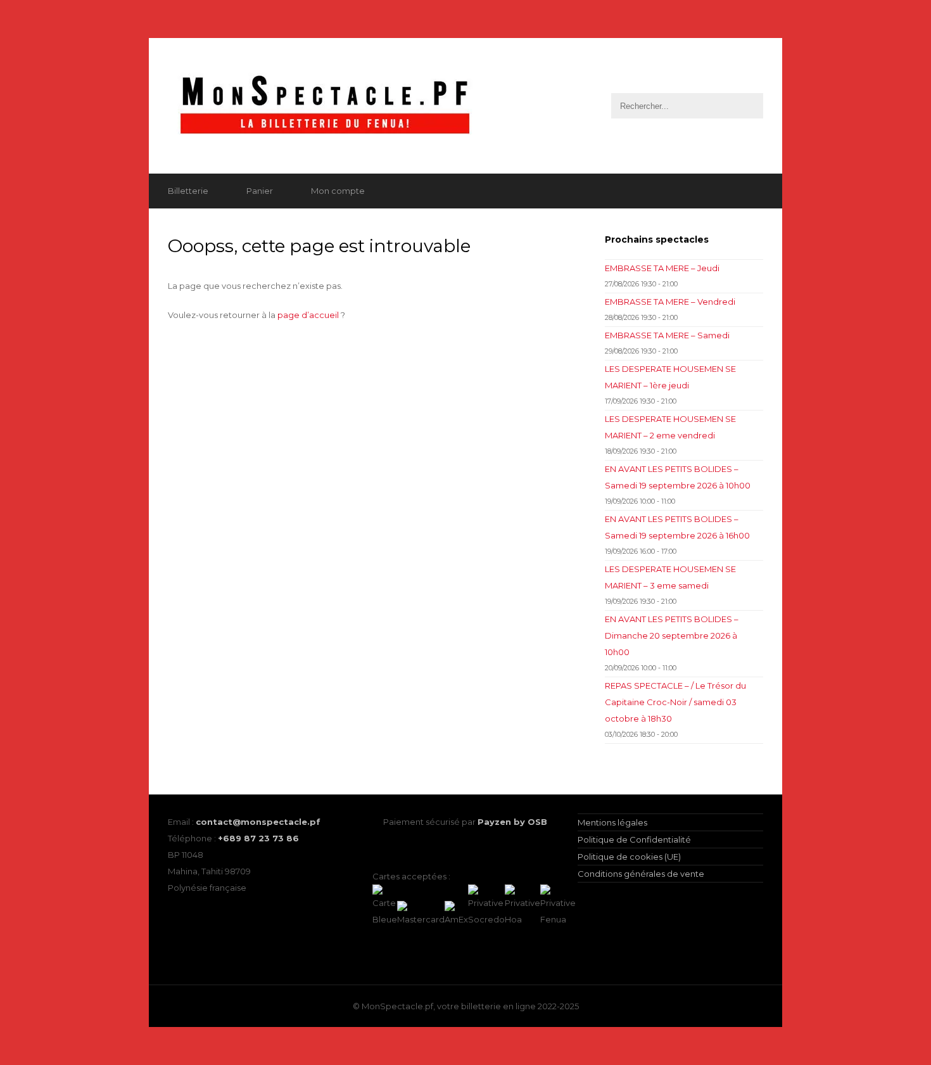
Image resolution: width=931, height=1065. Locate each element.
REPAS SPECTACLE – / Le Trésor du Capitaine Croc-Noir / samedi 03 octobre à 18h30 (675, 702)
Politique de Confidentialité (634, 839)
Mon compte (338, 191)
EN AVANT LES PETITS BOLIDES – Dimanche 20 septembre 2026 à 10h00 (671, 635)
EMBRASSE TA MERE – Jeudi (662, 268)
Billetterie (188, 191)
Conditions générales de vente (641, 874)
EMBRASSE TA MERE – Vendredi (670, 302)
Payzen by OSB (512, 822)
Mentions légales (612, 822)
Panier (259, 191)
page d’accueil (308, 315)
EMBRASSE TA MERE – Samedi (667, 335)
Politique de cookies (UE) (629, 856)
